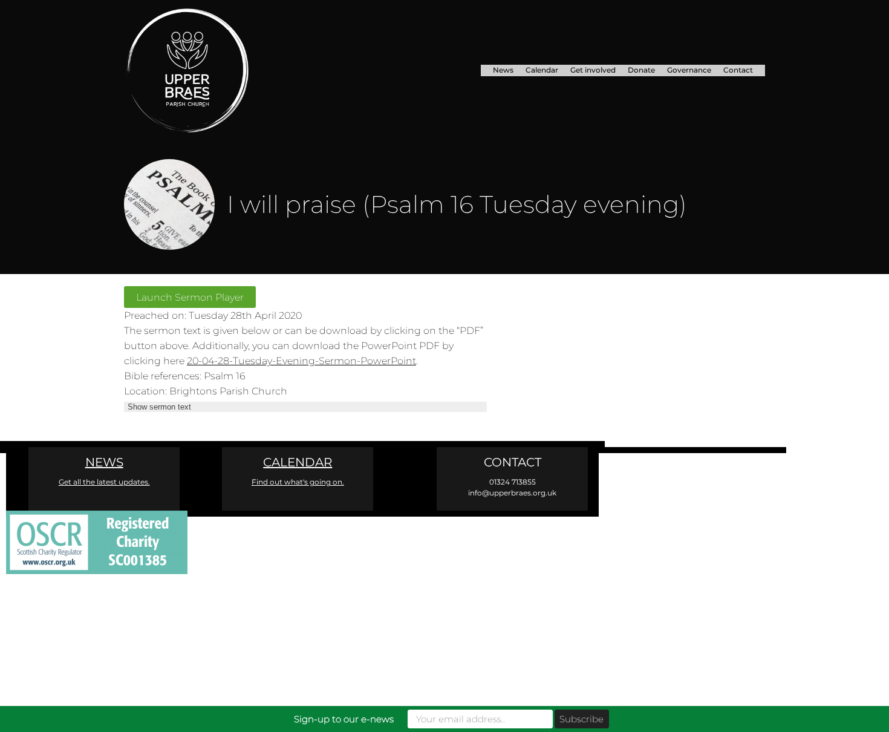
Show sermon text (159, 406)
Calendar (542, 69)
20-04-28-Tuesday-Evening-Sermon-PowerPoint (301, 361)
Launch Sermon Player (190, 297)
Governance (689, 69)
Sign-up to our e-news (344, 719)
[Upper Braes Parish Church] (223, 70)
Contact (738, 69)
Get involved (593, 69)
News (503, 69)
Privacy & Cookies (600, 588)
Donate (641, 69)
